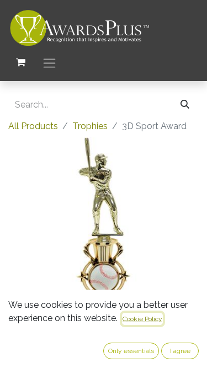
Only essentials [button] (131, 351)
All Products (33, 126)
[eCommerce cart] (20, 62)
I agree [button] (180, 351)
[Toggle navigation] (49, 63)
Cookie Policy (142, 319)
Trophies (90, 126)
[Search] (185, 104)
